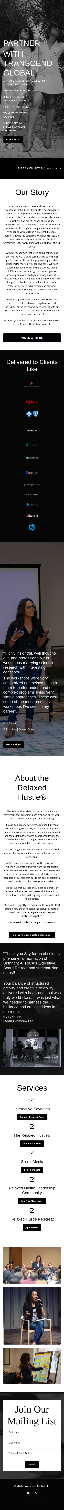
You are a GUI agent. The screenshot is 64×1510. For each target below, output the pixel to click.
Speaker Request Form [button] (32, 1117)
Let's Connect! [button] (32, 1169)
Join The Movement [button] (32, 1201)
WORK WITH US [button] (32, 338)
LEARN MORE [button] (13, 139)
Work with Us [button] (13, 744)
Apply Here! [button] (32, 1227)
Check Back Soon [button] (32, 1143)
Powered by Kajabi (32, 1501)
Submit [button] (32, 1464)
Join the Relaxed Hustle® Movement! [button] (32, 935)
